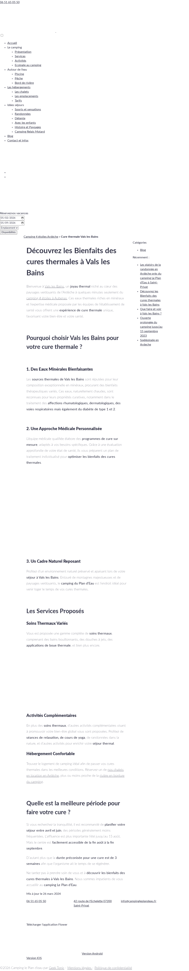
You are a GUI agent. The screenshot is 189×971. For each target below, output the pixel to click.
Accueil (12, 43)
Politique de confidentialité (113, 968)
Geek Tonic (56, 968)
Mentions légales (79, 968)
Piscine (19, 74)
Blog (10, 136)
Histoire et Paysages (28, 127)
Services (20, 56)
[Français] (35, 172)
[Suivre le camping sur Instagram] (81, 917)
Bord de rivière (24, 82)
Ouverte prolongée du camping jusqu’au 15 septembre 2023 (151, 327)
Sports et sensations (28, 109)
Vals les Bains (54, 286)
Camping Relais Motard (30, 131)
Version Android (92, 953)
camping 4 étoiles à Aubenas (46, 298)
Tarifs (18, 100)
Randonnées (23, 113)
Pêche (19, 78)
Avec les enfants (25, 122)
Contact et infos (17, 140)
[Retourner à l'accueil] (28, 31)
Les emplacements (26, 96)
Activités (20, 60)
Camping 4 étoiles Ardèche (41, 236)
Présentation (23, 51)
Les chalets (22, 91)
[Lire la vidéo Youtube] (76, 680)
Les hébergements (18, 87)
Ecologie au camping (28, 65)
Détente (20, 118)
